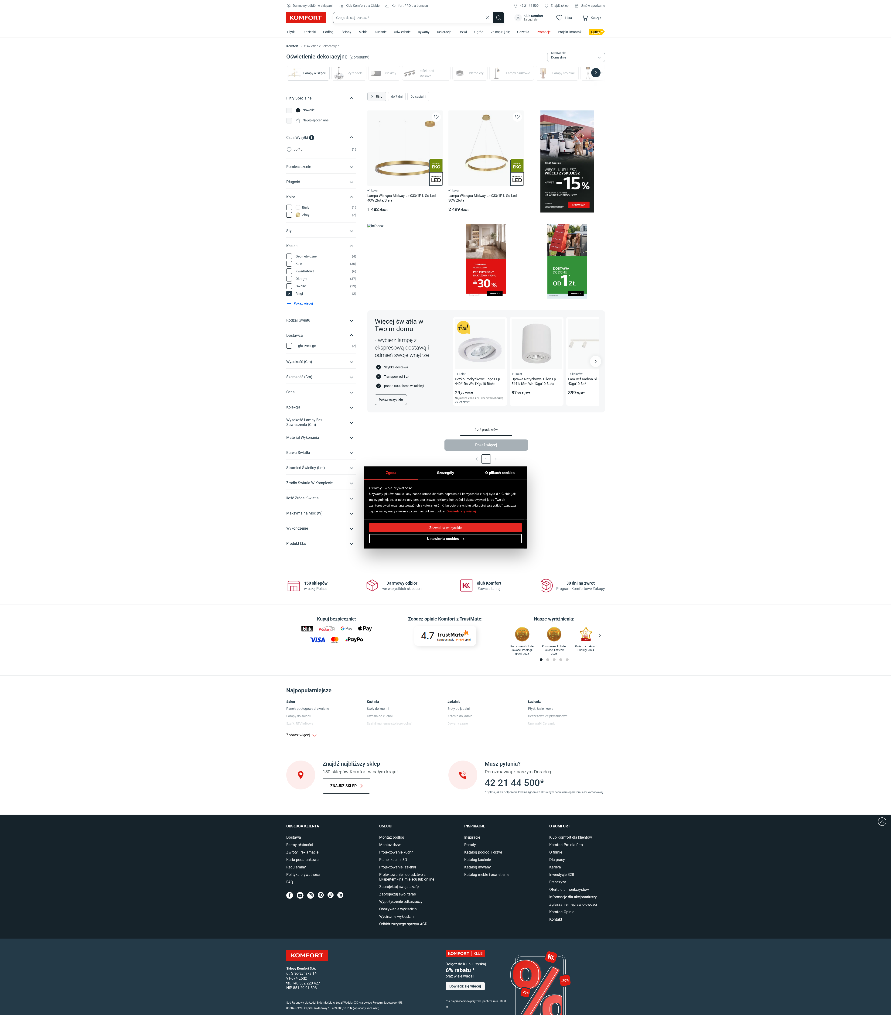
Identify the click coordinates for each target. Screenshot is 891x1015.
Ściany (346, 32)
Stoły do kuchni (378, 708)
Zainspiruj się (500, 32)
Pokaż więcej (486, 445)
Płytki (291, 32)
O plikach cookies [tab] (500, 473)
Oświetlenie (402, 32)
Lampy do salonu (298, 716)
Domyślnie (558, 57)
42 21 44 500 (529, 5)
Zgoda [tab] (391, 473)
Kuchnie (380, 32)
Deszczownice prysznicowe (547, 716)
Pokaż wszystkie (391, 399)
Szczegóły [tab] (445, 473)
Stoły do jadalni (458, 708)
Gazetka (523, 32)
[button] (529, 17)
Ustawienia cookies (443, 539)
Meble (363, 32)
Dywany (424, 32)
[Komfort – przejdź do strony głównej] (307, 955)
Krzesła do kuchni (380, 716)
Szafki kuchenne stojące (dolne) (390, 723)
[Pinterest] (321, 895)
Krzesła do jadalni (460, 716)
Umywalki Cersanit (541, 723)
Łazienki (310, 32)
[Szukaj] (498, 17)
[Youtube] (300, 895)
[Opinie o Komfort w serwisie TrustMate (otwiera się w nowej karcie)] (445, 636)
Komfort (292, 46)
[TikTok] (331, 895)
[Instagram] (310, 895)
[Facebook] (289, 895)
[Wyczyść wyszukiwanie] (487, 17)
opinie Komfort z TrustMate (452, 619)
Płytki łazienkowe (540, 708)
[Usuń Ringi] (372, 96)
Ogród (478, 32)
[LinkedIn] (340, 895)
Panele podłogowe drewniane (307, 708)
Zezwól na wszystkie (445, 528)
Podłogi (328, 32)
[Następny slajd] (595, 361)
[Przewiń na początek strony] (882, 821)
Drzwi (463, 32)
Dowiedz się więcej (461, 511)
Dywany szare (457, 723)
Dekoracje (444, 32)
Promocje (543, 32)
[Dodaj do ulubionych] (436, 117)
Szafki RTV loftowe (299, 723)
